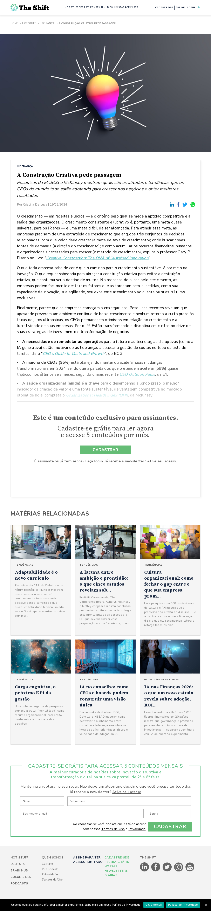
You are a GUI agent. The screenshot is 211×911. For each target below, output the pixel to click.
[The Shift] (30, 7)
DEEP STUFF (86, 7)
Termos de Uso (113, 829)
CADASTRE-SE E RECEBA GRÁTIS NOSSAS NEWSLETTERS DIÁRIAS (116, 866)
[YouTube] (190, 870)
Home (14, 23)
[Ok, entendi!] (206, 905)
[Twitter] (185, 204)
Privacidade (137, 829)
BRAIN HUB (102, 7)
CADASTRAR (105, 450)
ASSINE (180, 7)
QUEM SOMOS (52, 858)
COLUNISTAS (116, 7)
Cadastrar (170, 826)
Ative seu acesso (161, 461)
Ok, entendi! (153, 904)
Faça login (94, 461)
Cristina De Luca (35, 204)
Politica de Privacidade (183, 904)
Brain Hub (19, 870)
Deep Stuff (20, 864)
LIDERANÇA (25, 166)
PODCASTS (131, 7)
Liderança (47, 23)
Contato (47, 864)
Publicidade (50, 869)
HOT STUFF (71, 7)
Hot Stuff (29, 23)
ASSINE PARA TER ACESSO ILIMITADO (88, 860)
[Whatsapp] (193, 204)
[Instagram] (179, 870)
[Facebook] (179, 204)
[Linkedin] (173, 204)
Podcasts (19, 883)
